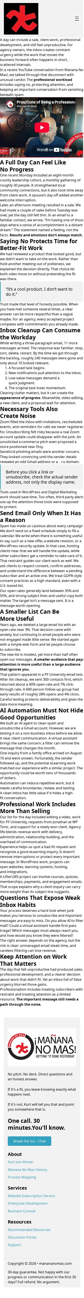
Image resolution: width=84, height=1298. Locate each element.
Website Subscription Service (31, 1195)
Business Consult (22, 1211)
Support (14, 1244)
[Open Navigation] (77, 19)
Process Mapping (22, 1177)
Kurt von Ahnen (20, 1162)
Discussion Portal (22, 1237)
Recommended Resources (29, 1229)
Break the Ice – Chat (29, 1141)
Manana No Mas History (27, 1169)
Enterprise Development (28, 1203)
